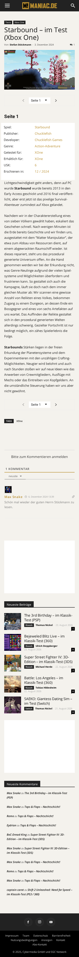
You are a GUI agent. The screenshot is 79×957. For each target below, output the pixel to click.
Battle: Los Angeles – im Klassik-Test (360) (43, 680)
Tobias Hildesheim (46, 687)
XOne (39, 152)
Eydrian (11, 825)
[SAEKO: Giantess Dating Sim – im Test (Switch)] (12, 705)
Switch (28, 708)
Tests (8, 22)
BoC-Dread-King (17, 834)
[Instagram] (39, 922)
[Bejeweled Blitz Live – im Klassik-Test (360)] (12, 642)
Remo (10, 816)
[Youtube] (51, 922)
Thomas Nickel (44, 625)
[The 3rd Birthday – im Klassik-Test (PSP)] (12, 621)
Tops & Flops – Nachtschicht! (42, 807)
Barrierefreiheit (61, 935)
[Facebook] (28, 922)
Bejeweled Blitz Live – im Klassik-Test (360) (44, 638)
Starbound (42, 127)
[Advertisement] (39, 567)
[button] (73, 5)
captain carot (15, 890)
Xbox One (19, 22)
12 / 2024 (42, 171)
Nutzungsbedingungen (24, 940)
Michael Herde (44, 666)
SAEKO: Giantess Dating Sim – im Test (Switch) (48, 701)
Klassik (29, 625)
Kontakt (60, 940)
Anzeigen (46, 940)
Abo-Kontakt (39, 944)
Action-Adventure (47, 146)
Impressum (12, 935)
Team (26, 935)
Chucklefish (43, 133)
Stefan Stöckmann (20, 44)
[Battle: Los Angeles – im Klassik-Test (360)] (12, 684)
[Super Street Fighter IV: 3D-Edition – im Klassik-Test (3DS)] (12, 663)
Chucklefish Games (48, 140)
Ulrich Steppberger (47, 645)
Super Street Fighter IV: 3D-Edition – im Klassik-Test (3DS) (48, 659)
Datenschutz (40, 935)
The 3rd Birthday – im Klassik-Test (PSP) (48, 617)
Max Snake (13, 497)
